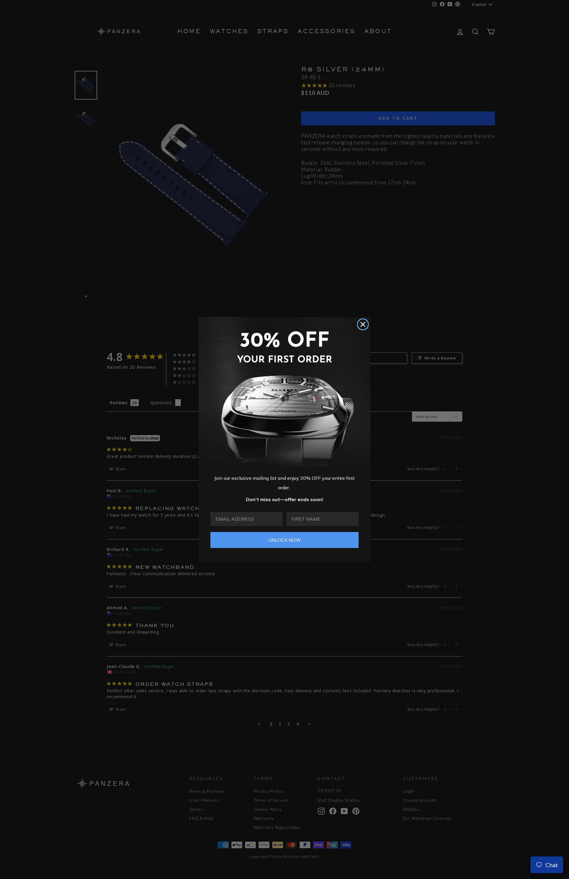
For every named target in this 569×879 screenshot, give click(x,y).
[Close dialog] (363, 324)
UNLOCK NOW (284, 540)
